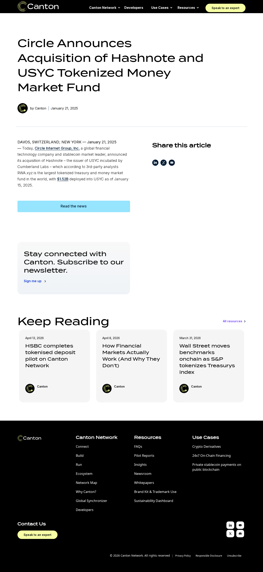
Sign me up (33, 281)
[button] (102, 7)
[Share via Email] (172, 163)
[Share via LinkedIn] (155, 163)
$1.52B (62, 179)
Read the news (74, 206)
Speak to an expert (225, 8)
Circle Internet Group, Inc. (57, 148)
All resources (233, 321)
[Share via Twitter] (163, 163)
